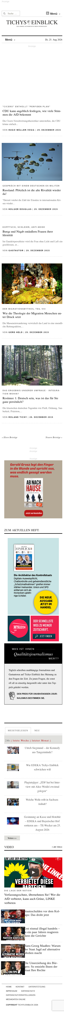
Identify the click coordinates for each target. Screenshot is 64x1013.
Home (9, 987)
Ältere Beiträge (9, 437)
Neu (37, 730)
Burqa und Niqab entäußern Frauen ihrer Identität (28, 233)
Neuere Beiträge (54, 437)
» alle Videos (57, 847)
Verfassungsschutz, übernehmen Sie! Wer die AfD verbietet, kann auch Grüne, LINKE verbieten (32, 898)
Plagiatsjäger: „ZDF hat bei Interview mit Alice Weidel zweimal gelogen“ (42, 786)
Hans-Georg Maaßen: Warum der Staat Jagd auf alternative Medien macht (42, 949)
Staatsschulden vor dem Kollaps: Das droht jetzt (42, 913)
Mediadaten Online (15, 999)
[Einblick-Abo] (33, 576)
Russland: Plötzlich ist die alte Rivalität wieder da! (32, 192)
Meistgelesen (18, 730)
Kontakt (20, 987)
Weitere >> (12, 838)
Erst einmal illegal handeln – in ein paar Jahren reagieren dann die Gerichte (42, 932)
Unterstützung (37, 987)
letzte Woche (21, 740)
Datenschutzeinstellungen (20, 995)
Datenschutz (28, 991)
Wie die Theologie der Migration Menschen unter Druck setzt (32, 315)
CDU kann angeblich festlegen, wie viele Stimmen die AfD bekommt (32, 112)
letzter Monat (40, 740)
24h (7, 740)
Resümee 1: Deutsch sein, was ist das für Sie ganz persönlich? (30, 400)
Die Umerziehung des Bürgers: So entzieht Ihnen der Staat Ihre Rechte (41, 966)
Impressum (11, 991)
